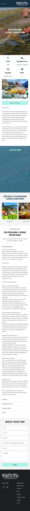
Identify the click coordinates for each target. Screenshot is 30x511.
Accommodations (7, 404)
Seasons (4, 399)
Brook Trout (10, 221)
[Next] (27, 100)
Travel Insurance (21, 497)
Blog (18, 491)
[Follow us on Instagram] (7, 487)
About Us (19, 488)
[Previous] (2, 100)
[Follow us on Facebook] (4, 487)
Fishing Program (7, 246)
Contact (19, 494)
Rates (4, 412)
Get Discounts (20, 485)
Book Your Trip (15, 103)
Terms (18, 503)
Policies (18, 500)
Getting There (6, 408)
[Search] (5, 3)
